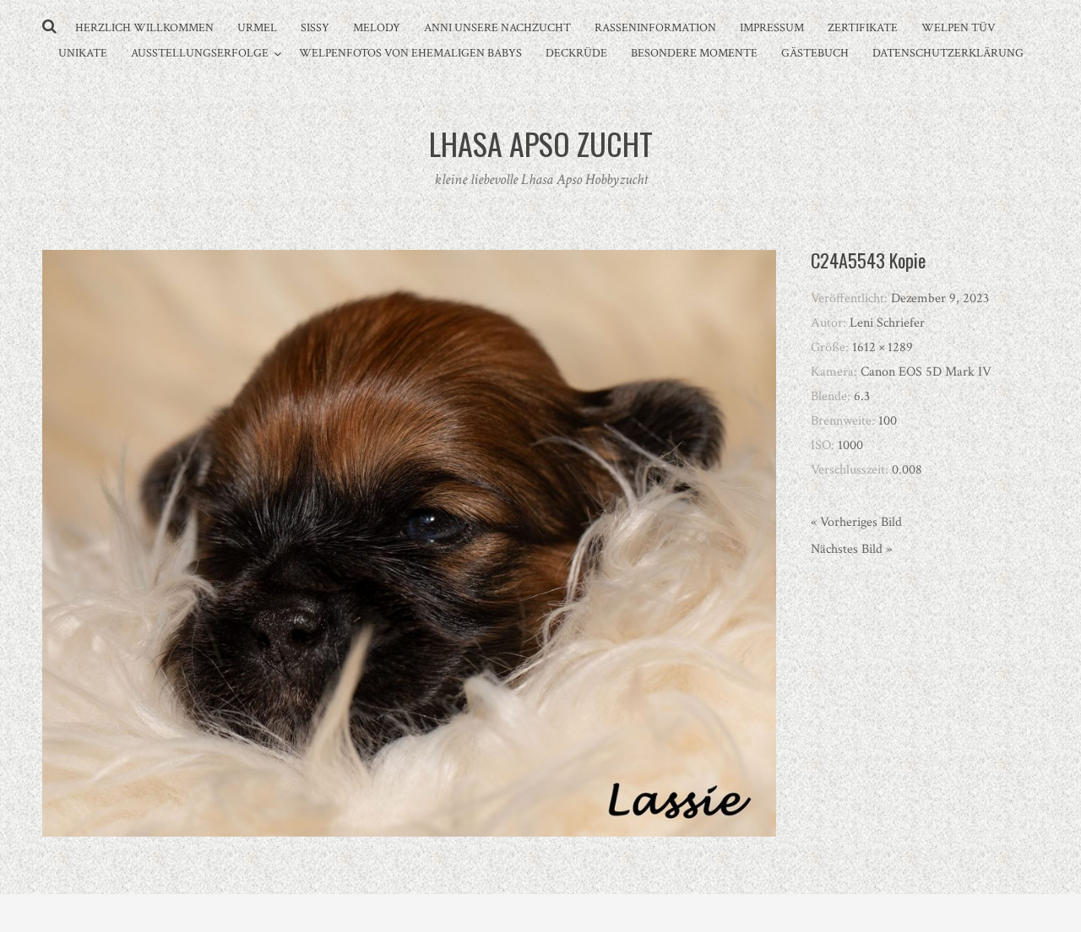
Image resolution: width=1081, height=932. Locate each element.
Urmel (257, 27)
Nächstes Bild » (851, 549)
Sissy (315, 27)
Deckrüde (576, 53)
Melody (376, 27)
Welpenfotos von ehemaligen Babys (410, 53)
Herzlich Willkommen (144, 27)
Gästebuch (815, 53)
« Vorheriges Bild (856, 522)
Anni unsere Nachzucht (497, 27)
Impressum (772, 27)
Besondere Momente (694, 53)
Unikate (82, 53)
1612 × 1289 (882, 347)
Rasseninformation (655, 27)
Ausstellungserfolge (200, 53)
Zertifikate (863, 27)
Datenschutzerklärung (948, 53)
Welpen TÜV (958, 27)
